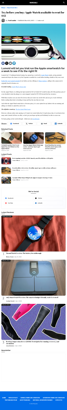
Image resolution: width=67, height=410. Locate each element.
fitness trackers (43, 81)
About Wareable (25, 400)
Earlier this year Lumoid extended (10, 81)
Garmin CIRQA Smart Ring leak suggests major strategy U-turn (32, 178)
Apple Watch (44, 75)
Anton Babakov (10, 345)
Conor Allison (16, 160)
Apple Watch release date (19, 87)
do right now (35, 119)
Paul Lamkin (12, 20)
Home (3, 8)
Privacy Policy (13, 397)
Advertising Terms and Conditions (54, 397)
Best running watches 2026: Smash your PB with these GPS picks (32, 158)
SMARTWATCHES (6, 216)
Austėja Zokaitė (10, 301)
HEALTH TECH (6, 260)
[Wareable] (33, 3)
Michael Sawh (10, 257)
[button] (3, 63)
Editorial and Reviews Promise (42, 400)
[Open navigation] (3, 2)
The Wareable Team (11, 400)
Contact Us (58, 400)
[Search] (64, 2)
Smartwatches (12, 8)
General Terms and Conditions (30, 397)
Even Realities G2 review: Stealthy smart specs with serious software (34, 168)
